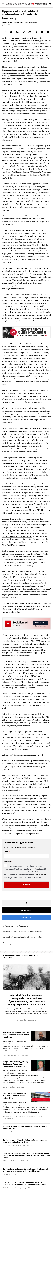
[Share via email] (30, 32)
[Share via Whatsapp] (17, 32)
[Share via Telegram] (23, 32)
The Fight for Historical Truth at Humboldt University (22, 931)
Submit (26, 885)
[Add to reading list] (48, 32)
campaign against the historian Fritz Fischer (25, 535)
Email (6, 852)
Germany (6, 943)
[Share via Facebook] (5, 32)
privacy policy (40, 874)
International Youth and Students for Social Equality (19, 22)
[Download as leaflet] (36, 32)
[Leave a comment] (42, 32)
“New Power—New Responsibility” (24, 494)
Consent (7, 862)
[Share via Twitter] (11, 32)
